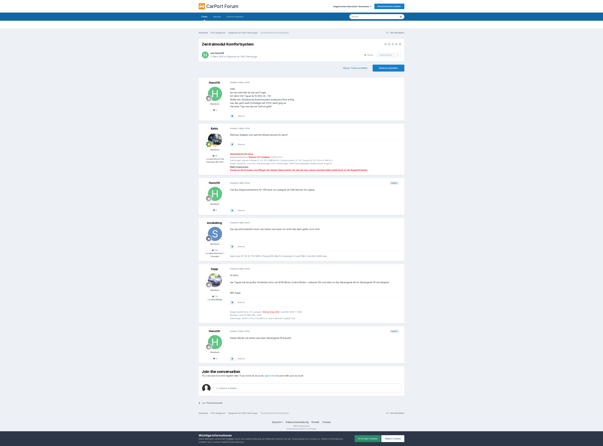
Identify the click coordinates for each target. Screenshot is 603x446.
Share (369, 55)
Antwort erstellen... (228, 388)
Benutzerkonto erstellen (389, 6)
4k (216, 156)
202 (216, 250)
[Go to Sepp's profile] (215, 280)
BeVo (214, 128)
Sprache (277, 422)
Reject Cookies (393, 438)
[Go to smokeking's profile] (215, 234)
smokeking (214, 222)
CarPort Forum (222, 6)
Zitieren (241, 116)
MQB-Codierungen (239, 167)
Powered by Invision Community (301, 429)
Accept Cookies (368, 438)
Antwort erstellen (388, 68)
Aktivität (217, 16)
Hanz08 (219, 53)
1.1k (216, 296)
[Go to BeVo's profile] (215, 140)
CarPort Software (234, 16)
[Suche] (400, 16)
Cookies (326, 422)
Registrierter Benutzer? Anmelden (351, 6)
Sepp (214, 269)
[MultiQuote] (232, 116)
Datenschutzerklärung (297, 422)
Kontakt (315, 422)
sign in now (270, 375)
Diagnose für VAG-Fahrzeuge (241, 56)
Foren (204, 16)
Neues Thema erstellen (355, 68)
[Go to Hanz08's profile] (205, 54)
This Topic (388, 16)
